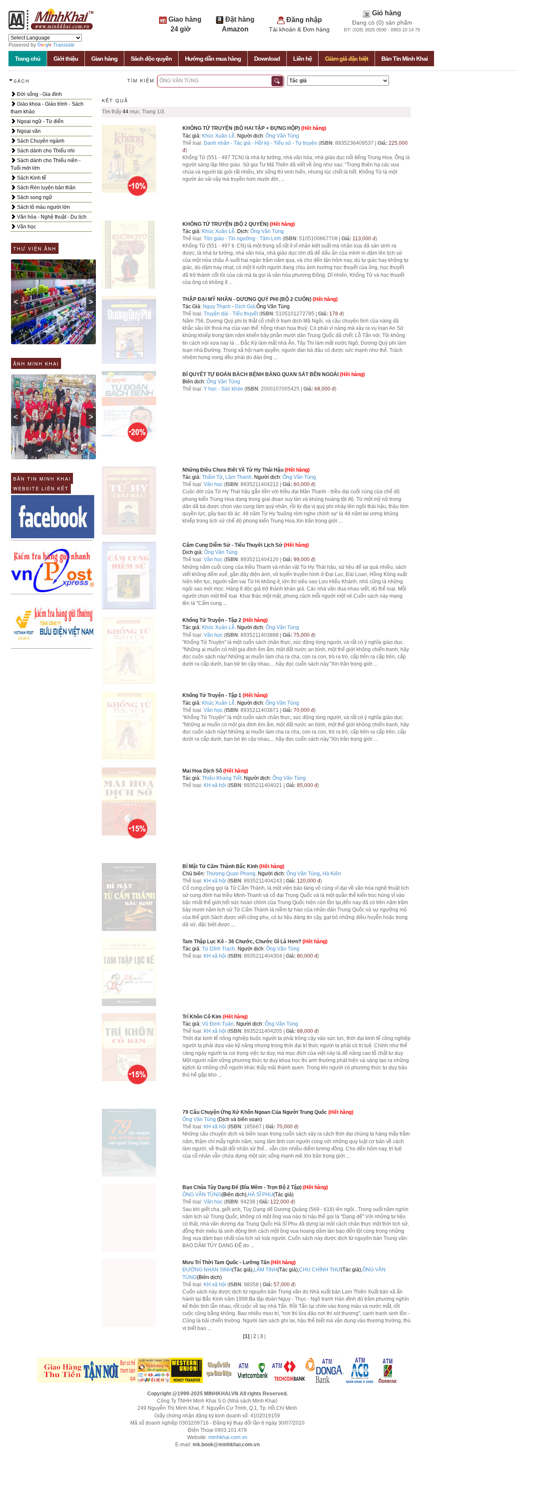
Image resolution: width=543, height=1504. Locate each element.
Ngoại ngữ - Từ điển (40, 121)
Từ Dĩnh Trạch (218, 949)
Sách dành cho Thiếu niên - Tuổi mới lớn (46, 164)
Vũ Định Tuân (218, 1024)
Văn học (26, 227)
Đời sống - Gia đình (39, 94)
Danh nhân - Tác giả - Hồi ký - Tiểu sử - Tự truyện (260, 143)
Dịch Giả (245, 306)
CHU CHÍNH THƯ (320, 1270)
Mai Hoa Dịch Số (202, 771)
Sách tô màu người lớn (43, 207)
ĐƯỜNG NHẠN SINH (207, 1270)
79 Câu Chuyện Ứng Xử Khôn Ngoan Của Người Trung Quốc (254, 1112)
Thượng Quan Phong (230, 874)
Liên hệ (302, 58)
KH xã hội (215, 785)
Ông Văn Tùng (282, 136)
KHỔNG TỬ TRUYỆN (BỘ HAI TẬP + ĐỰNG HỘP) (241, 128)
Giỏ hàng (386, 13)
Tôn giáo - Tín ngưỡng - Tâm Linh (242, 239)
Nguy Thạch (217, 306)
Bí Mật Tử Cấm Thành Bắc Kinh (220, 866)
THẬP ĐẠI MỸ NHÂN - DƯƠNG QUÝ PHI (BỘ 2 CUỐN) (246, 299)
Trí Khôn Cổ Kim (201, 1017)
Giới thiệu (65, 58)
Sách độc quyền (151, 58)
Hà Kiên (331, 874)
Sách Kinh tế (31, 178)
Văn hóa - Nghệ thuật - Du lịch (51, 217)
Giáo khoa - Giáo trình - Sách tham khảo (47, 108)
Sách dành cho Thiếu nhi (45, 151)
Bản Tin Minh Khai (404, 58)
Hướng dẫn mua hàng (213, 58)
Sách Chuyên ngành (40, 141)
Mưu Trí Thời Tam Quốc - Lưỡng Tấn (225, 1262)
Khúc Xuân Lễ (218, 136)
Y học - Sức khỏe (223, 389)
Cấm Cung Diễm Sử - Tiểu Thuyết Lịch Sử (232, 545)
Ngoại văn (28, 131)
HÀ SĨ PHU (260, 1195)
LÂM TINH (265, 1270)
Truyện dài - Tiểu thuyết (231, 314)
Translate (64, 45)
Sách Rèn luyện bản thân (46, 188)
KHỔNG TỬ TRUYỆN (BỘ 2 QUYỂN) (225, 224)
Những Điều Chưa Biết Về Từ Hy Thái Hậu (232, 470)
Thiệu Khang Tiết (221, 778)
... (283, 179)
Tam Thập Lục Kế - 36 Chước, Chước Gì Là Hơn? (241, 942)
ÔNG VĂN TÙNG (201, 1195)
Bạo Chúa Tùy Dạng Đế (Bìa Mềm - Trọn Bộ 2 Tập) (242, 1187)
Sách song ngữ (34, 197)
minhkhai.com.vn (227, 1437)
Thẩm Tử (212, 477)
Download (267, 58)
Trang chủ (27, 58)
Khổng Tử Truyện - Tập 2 (211, 620)
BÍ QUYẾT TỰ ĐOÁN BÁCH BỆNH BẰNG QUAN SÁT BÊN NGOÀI (260, 374)
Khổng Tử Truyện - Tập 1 (211, 695)
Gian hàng (104, 58)
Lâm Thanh (238, 477)
